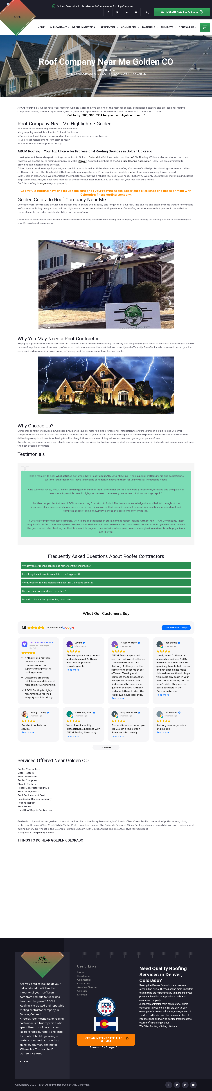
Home (41, 27)
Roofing (154, 1026)
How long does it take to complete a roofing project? (51, 574)
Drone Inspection (83, 27)
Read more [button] (72, 669)
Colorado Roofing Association (134, 160)
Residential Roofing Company (35, 798)
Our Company (58, 27)
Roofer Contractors (29, 769)
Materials (148, 27)
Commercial (129, 27)
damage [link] (41, 183)
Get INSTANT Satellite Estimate (179, 12)
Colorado (165, 985)
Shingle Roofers (27, 784)
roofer (26, 1018)
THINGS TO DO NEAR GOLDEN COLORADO (50, 840)
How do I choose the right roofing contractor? (47, 599)
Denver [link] (82, 160)
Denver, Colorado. (31, 1014)
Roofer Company (27, 780)
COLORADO (85, 73)
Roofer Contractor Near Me (33, 787)
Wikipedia (23, 832)
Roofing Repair (26, 802)
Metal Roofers (26, 772)
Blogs (51, 832)
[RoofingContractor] (106, 1006)
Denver (156, 985)
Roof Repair (24, 806)
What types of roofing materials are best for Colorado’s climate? (57, 582)
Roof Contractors (27, 776)
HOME (69, 73)
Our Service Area (31, 1053)
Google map (38, 832)
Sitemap (82, 994)
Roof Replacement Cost (31, 795)
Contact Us (186, 27)
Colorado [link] (94, 157)
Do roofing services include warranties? (44, 590)
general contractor (151, 1003)
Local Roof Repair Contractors (35, 810)
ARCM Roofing (139, 157)
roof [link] (130, 172)
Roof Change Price (28, 791)
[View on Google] (69, 644)
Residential (108, 27)
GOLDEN (103, 73)
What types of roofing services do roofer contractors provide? (56, 565)
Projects (167, 27)
